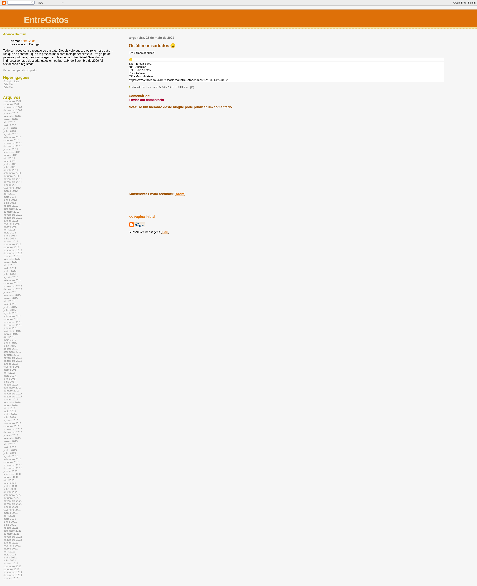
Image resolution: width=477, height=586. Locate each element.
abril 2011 (9, 158)
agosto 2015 (11, 313)
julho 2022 (10, 560)
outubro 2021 (11, 533)
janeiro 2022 (11, 542)
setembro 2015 (12, 316)
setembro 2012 (12, 208)
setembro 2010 (12, 137)
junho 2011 (10, 163)
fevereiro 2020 (12, 474)
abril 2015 (9, 301)
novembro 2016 (13, 357)
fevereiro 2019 (12, 438)
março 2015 (11, 298)
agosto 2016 (11, 348)
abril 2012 (9, 193)
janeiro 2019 (11, 435)
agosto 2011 (11, 169)
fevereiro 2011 (12, 152)
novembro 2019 (13, 465)
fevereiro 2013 (12, 223)
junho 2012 (10, 199)
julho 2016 (10, 345)
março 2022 (11, 548)
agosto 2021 (11, 527)
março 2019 (11, 441)
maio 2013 (10, 232)
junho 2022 (10, 557)
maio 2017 (10, 375)
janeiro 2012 (11, 184)
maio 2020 (10, 482)
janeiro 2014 (11, 256)
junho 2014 (10, 271)
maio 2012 (10, 196)
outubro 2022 (11, 569)
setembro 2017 (12, 387)
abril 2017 (9, 372)
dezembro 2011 (13, 181)
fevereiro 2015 (12, 295)
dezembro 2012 (13, 217)
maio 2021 (10, 518)
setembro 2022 (12, 566)
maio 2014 (10, 268)
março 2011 (11, 155)
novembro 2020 (13, 500)
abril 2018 (9, 408)
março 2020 (11, 477)
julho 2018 (10, 417)
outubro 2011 (11, 175)
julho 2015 (10, 310)
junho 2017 (10, 378)
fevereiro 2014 (12, 259)
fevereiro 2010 (12, 116)
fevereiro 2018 (12, 402)
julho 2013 (10, 238)
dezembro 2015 (13, 324)
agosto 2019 (11, 456)
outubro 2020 (11, 497)
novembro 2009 (13, 107)
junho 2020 (10, 485)
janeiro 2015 (11, 292)
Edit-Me (8, 84)
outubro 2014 (11, 283)
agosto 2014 (11, 277)
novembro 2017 (13, 393)
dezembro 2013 (13, 253)
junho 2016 (10, 342)
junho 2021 (10, 521)
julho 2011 (10, 166)
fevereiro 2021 (12, 509)
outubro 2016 (11, 354)
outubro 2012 (11, 211)
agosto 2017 (11, 384)
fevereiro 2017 (12, 366)
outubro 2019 (11, 462)
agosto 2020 (11, 491)
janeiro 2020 (11, 471)
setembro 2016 (12, 351)
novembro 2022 (13, 572)
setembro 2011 (12, 172)
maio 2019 (10, 447)
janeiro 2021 (11, 506)
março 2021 (11, 512)
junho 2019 (10, 450)
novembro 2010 (13, 143)
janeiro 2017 (11, 363)
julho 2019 (10, 453)
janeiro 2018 (11, 399)
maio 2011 (10, 160)
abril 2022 (9, 551)
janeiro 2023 (11, 578)
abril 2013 (9, 229)
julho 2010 (10, 131)
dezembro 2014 (13, 289)
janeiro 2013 (11, 220)
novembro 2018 (13, 429)
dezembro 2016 (13, 360)
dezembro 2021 (13, 539)
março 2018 (11, 405)
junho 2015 (10, 307)
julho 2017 (10, 381)
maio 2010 (10, 125)
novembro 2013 (13, 250)
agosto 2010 (11, 134)
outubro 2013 (11, 247)
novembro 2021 (13, 536)
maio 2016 (10, 339)
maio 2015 (10, 304)
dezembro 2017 (13, 396)
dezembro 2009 (13, 110)
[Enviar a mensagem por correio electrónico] (191, 87)
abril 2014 (9, 265)
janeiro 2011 (11, 149)
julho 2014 (10, 274)
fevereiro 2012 (12, 187)
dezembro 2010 (13, 146)
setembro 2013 (12, 244)
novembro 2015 (13, 321)
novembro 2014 (13, 286)
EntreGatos (46, 20)
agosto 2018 (11, 420)
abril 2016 (9, 336)
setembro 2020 (12, 494)
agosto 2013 (11, 241)
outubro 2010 (11, 140)
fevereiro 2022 (12, 545)
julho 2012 (10, 202)
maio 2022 (10, 554)
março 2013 (11, 226)
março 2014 (11, 262)
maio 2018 (10, 411)
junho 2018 (10, 414)
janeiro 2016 (11, 327)
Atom (180, 194)
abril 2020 (9, 479)
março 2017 (11, 369)
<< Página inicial (142, 217)
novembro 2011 (13, 178)
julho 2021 (10, 524)
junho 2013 (10, 235)
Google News (11, 81)
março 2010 (11, 119)
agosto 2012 (11, 205)
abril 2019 (9, 444)
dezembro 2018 (13, 432)
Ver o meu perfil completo (20, 70)
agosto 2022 (11, 563)
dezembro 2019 (13, 468)
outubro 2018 (11, 426)
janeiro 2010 (11, 113)
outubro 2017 (11, 390)
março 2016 (11, 333)
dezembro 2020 (13, 503)
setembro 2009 (12, 101)
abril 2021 (9, 515)
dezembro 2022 (13, 575)
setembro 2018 (12, 423)
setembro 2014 (12, 280)
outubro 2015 (11, 319)
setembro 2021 (12, 530)
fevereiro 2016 (12, 330)
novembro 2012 (13, 214)
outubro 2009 (11, 104)
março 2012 (11, 190)
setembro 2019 (12, 459)
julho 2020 (10, 488)
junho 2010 (10, 128)
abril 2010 (9, 122)
